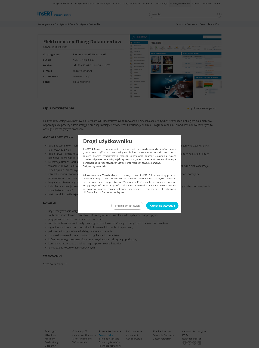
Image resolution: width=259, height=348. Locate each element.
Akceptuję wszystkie (162, 205)
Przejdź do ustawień (127, 205)
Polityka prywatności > (95, 166)
